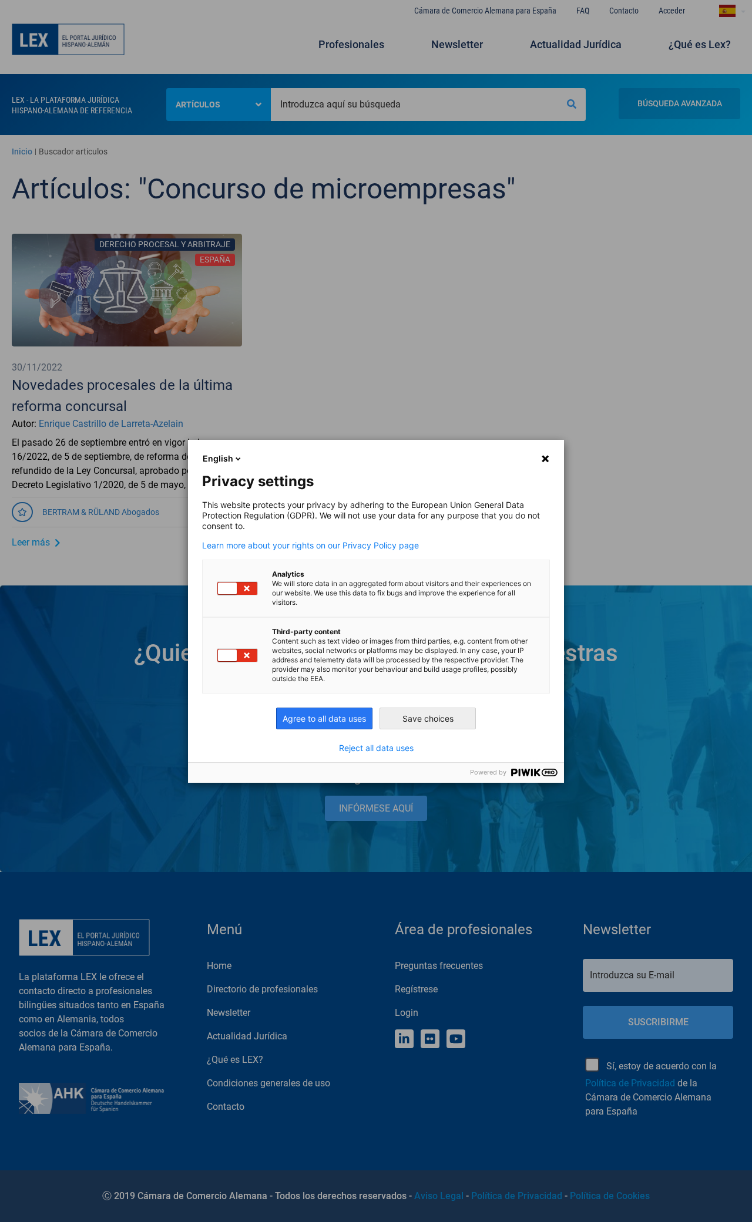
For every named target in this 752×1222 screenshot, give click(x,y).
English (218, 458)
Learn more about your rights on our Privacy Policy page (310, 545)
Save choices (428, 718)
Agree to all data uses (324, 718)
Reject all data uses (376, 748)
